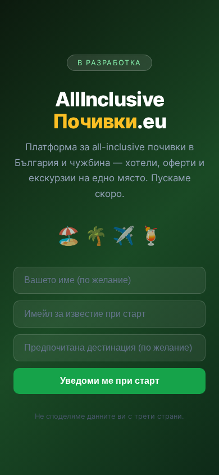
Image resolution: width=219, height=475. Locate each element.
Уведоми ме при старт (109, 381)
